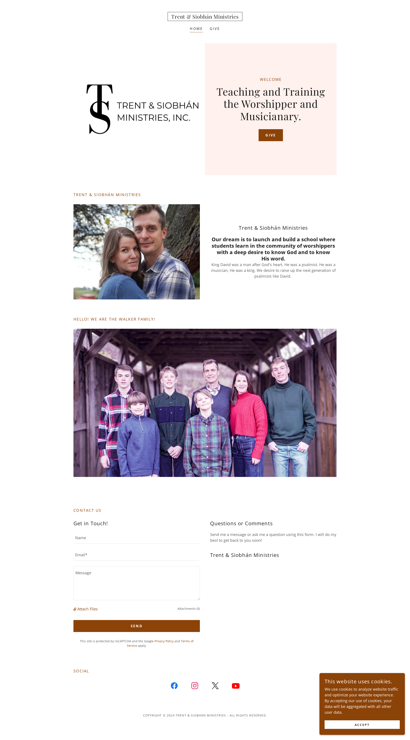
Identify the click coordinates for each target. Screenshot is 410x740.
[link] (205, 17)
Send (137, 626)
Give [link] (215, 28)
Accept (362, 725)
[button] (75, 608)
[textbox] (136, 538)
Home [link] (196, 28)
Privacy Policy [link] (164, 641)
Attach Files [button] (87, 608)
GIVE (270, 135)
